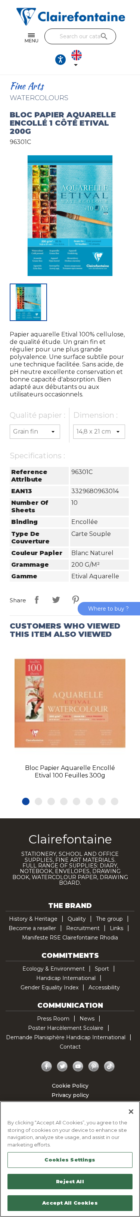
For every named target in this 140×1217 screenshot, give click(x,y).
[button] (25, 801)
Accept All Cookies (69, 1203)
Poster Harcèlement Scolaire (65, 1028)
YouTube (78, 1067)
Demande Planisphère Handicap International (65, 1037)
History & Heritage (33, 918)
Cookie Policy (70, 1085)
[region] (70, 1159)
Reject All (70, 1181)
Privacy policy (70, 1095)
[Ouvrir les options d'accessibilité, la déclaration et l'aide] (60, 59)
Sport (102, 968)
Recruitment (83, 928)
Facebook (47, 1067)
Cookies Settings (69, 1160)
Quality (77, 918)
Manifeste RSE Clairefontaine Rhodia (70, 937)
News (87, 1018)
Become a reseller (32, 928)
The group (109, 918)
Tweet (56, 599)
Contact (70, 1046)
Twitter (62, 1067)
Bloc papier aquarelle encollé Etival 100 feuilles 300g (70, 771)
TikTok (109, 1067)
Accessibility (104, 987)
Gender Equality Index (49, 987)
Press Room (53, 1018)
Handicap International (66, 978)
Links (116, 928)
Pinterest (75, 599)
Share (36, 599)
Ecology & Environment (53, 968)
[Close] (131, 1111)
